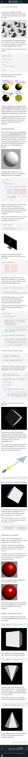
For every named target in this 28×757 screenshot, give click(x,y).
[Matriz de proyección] (3, 748)
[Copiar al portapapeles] (27, 54)
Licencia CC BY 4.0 (20, 753)
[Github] (2, 755)
